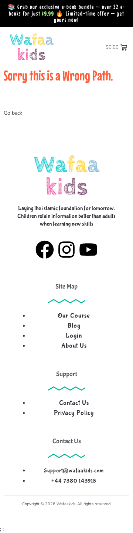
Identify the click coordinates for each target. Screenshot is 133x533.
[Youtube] (88, 251)
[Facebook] (44, 251)
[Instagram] (66, 251)
